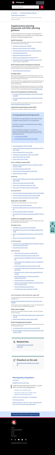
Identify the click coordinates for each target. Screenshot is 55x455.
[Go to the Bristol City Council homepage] (14, 422)
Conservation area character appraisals (22, 205)
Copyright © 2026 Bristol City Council (19, 443)
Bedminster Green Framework (24, 48)
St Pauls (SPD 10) (20, 159)
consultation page (37, 89)
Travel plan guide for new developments (24, 280)
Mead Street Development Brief (20, 55)
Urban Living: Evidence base (23, 183)
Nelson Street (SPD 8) (21, 157)
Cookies (12, 432)
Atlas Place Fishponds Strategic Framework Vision (25, 60)
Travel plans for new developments (22, 390)
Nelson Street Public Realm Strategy (25, 319)
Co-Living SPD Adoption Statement (26, 139)
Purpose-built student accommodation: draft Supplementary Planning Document (25, 393)
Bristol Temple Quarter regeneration (21, 70)
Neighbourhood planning (21, 383)
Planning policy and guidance (23, 378)
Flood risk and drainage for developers (25, 397)
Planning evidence (18, 400)
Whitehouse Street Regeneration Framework (24, 57)
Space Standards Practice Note (20, 247)
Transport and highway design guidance (24, 287)
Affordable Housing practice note (24, 227)
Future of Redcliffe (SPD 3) (23, 152)
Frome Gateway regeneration (20, 53)
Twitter (15, 440)
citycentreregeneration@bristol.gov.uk (20, 104)
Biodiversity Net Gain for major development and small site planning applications (27, 403)
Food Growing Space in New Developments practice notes (26, 301)
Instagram (25, 440)
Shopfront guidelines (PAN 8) (23, 211)
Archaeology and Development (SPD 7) (25, 154)
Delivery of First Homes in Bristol (24, 238)
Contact (12, 427)
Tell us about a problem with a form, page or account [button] (25, 414)
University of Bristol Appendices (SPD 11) (26, 195)
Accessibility (13, 436)
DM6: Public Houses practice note (25, 253)
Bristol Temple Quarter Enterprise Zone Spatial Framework (27, 50)
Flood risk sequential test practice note (27, 266)
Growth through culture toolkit (25, 289)
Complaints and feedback (16, 429)
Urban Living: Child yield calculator (24, 185)
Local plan (16, 380)
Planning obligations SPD (22, 146)
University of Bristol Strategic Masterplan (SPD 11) (28, 193)
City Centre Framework (22, 46)
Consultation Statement (22, 169)
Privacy (12, 434)
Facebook (11, 440)
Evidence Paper (20, 173)
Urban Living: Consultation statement (25, 187)
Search (41, 7)
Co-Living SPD (20, 136)
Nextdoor (22, 440)
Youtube (18, 440)
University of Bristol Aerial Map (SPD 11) (25, 198)
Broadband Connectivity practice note (26, 255)
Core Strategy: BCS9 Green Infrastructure (26, 328)
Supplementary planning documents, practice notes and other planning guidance (27, 386)
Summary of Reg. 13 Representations (25, 171)
